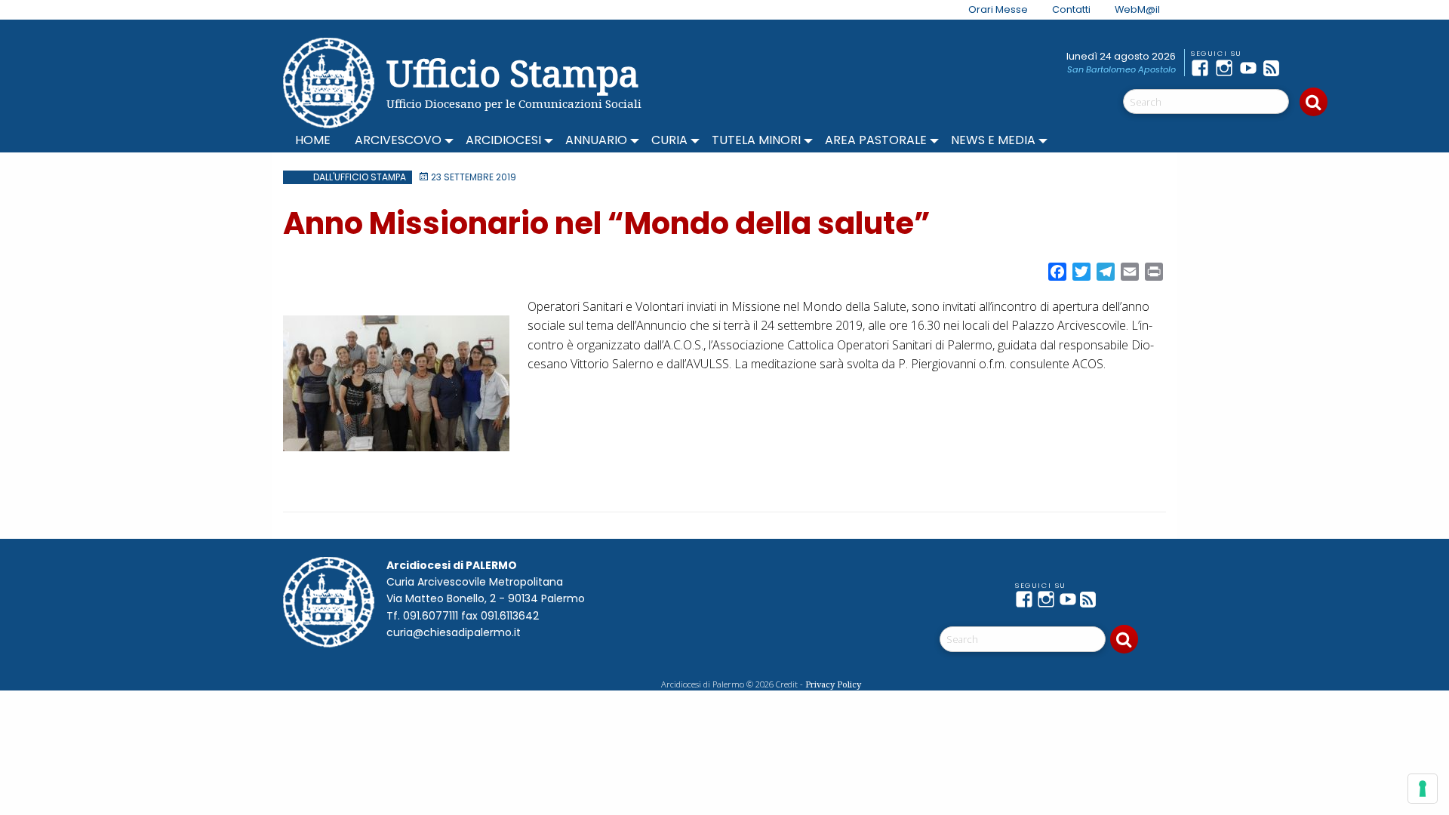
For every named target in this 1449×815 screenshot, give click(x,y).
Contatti (1071, 9)
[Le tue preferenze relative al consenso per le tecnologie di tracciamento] (1422, 788)
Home (313, 140)
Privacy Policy (833, 684)
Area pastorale (876, 140)
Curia (669, 140)
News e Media (993, 140)
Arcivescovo (398, 140)
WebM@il (1137, 9)
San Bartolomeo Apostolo (1121, 69)
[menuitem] (989, 10)
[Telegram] (1299, 68)
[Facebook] (1203, 68)
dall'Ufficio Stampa (359, 177)
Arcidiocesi (503, 140)
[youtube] (1251, 68)
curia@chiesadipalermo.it (453, 632)
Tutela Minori (756, 140)
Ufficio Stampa (512, 72)
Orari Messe (998, 9)
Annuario (596, 140)
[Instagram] (1227, 68)
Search (1313, 102)
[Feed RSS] (1275, 68)
